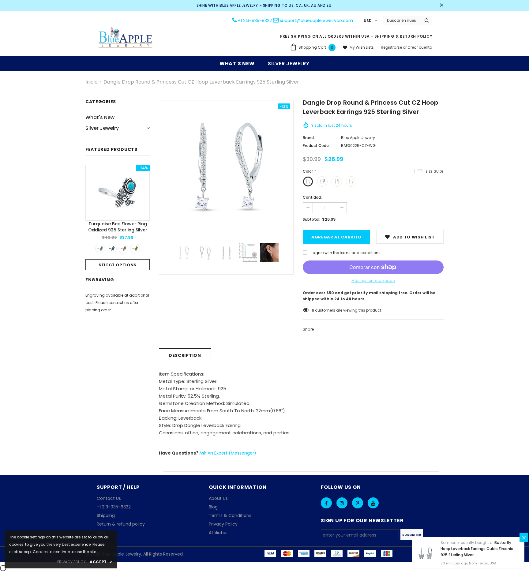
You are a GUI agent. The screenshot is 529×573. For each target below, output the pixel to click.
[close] (441, 5)
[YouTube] (373, 502)
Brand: (309, 137)
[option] (117, 217)
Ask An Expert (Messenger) (227, 453)
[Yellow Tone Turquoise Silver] (135, 248)
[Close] (524, 537)
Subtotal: (311, 219)
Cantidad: (312, 197)
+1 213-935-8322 (255, 20)
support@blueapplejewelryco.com (316, 20)
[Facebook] (326, 502)
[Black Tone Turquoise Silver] (111, 248)
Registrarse (392, 47)
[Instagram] (341, 502)
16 (313, 310)
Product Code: (316, 145)
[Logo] (126, 38)
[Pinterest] (357, 502)
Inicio (91, 81)
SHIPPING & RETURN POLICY (403, 36)
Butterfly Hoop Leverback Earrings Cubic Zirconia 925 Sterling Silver (477, 548)
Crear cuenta (419, 47)
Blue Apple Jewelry (358, 137)
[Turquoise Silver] (100, 248)
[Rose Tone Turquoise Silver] (123, 248)
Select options (118, 265)
